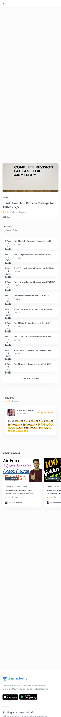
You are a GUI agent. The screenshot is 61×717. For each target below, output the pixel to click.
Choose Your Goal (16, 3)
